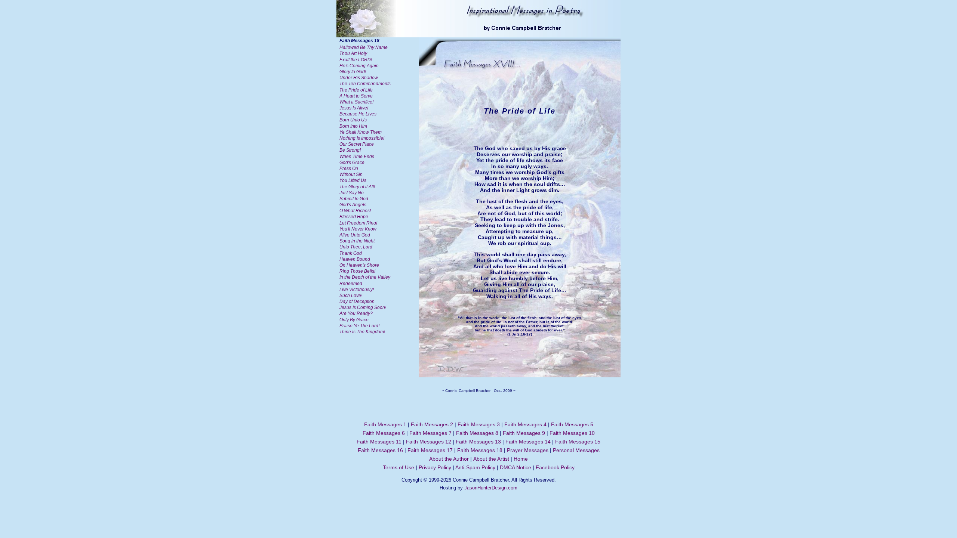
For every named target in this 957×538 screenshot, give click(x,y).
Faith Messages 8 (477, 433)
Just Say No (351, 192)
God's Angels (352, 204)
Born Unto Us (353, 120)
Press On (348, 168)
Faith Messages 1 (385, 424)
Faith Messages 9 (524, 433)
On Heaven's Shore (359, 265)
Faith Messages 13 (478, 442)
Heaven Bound (354, 259)
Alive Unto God (354, 235)
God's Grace (351, 162)
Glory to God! (352, 71)
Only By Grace (354, 319)
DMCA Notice (515, 467)
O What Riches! (355, 210)
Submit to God (353, 198)
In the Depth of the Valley (364, 277)
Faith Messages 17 (430, 450)
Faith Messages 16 (380, 450)
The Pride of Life (356, 90)
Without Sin (351, 174)
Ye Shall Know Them (360, 132)
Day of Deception (357, 301)
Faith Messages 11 (379, 442)
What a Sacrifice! (356, 102)
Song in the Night (357, 241)
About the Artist (491, 459)
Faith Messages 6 (384, 433)
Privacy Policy (435, 467)
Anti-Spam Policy (475, 467)
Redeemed (350, 283)
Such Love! (350, 295)
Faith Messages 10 (572, 433)
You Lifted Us (352, 180)
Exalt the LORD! (355, 59)
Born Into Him (353, 126)
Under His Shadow (358, 77)
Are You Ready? (356, 313)
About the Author (449, 459)
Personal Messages (576, 450)
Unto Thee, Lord (355, 247)
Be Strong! (350, 150)
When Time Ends (356, 156)
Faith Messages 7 (430, 433)
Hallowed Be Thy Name (363, 47)
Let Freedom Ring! (358, 223)
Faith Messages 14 (528, 442)
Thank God (350, 253)
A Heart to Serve (356, 96)
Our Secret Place (356, 144)
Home (521, 459)
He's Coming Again (359, 65)
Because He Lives (357, 114)
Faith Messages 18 (479, 450)
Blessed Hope (353, 216)
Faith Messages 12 (428, 442)
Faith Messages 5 (572, 424)
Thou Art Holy (353, 53)
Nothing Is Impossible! (361, 138)
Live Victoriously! (356, 289)
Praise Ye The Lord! (359, 325)
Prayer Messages (527, 450)
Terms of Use (398, 467)
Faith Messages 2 (432, 424)
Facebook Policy (555, 467)
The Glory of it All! (357, 186)
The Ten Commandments (365, 83)
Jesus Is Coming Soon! (362, 307)
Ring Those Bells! (357, 271)
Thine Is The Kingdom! (362, 331)
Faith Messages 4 (525, 424)
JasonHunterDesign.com (490, 488)
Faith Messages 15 (577, 442)
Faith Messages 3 (479, 424)
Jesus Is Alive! (353, 108)
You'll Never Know (357, 229)
